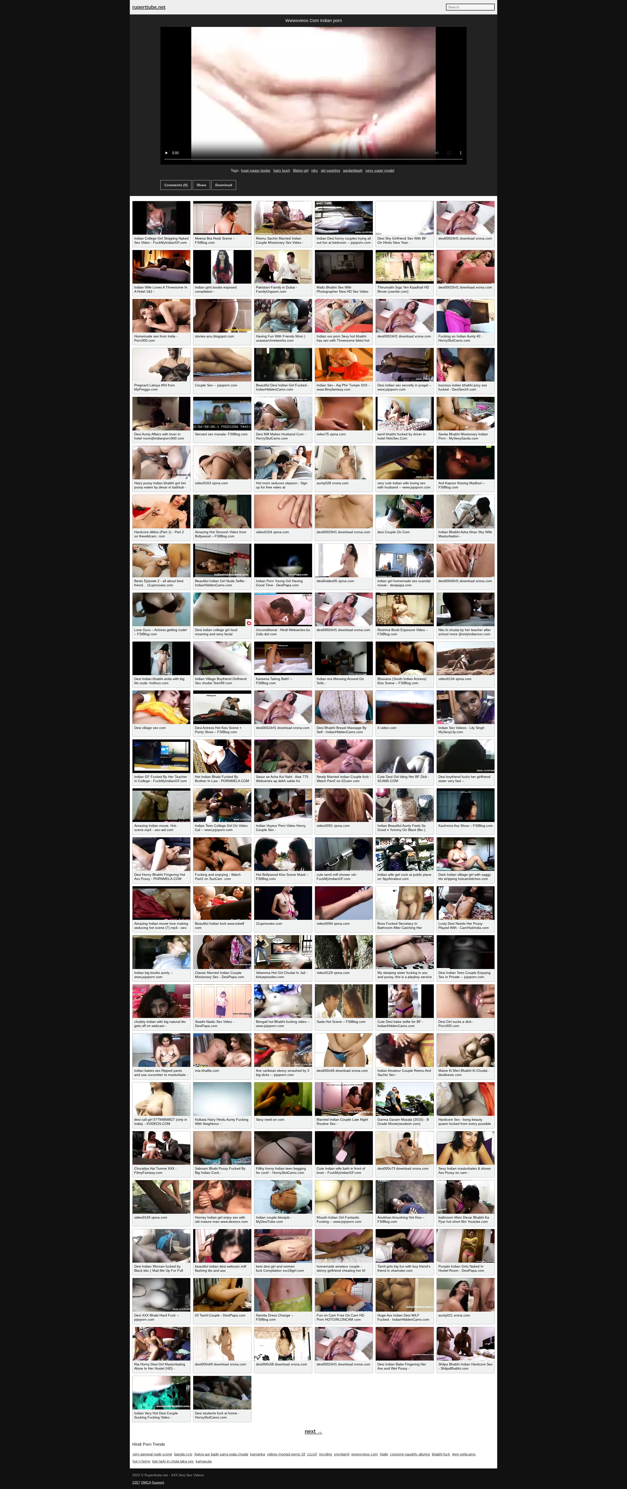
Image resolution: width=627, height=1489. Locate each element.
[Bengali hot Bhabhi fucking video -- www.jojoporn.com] (283, 1001)
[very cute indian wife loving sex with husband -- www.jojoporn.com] (405, 462)
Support (158, 1482)
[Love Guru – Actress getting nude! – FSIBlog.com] (161, 609)
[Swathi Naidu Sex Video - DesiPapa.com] (222, 1001)
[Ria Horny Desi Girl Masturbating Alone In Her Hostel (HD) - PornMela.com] (161, 1344)
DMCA (146, 1482)
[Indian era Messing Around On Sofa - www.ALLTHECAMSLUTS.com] (344, 658)
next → (313, 1431)
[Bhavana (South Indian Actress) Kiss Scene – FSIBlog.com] (405, 658)
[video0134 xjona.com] (465, 658)
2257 (136, 1482)
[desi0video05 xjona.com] (344, 560)
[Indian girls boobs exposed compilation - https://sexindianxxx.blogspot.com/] (222, 267)
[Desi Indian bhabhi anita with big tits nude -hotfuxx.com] (161, 658)
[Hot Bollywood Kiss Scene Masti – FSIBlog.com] (283, 854)
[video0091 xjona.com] (344, 805)
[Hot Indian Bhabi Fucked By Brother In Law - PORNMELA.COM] (222, 756)
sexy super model (379, 170)
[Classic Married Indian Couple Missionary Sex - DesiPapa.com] (222, 952)
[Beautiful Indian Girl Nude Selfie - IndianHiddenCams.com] (222, 560)
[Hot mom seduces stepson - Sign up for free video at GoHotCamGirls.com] (283, 462)
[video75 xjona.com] (344, 413)
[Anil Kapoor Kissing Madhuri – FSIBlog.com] (465, 462)
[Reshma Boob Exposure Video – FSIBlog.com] (405, 609)
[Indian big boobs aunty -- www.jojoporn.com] (161, 952)
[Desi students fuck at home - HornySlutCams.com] (222, 1392)
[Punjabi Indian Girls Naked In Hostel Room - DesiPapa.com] (465, 1246)
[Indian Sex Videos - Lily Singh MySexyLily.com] (465, 707)
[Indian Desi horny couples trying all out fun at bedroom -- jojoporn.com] (344, 218)
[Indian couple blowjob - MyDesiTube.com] (283, 1197)
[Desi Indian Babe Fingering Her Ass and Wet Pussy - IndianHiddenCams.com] (405, 1344)
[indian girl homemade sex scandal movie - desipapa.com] (405, 560)
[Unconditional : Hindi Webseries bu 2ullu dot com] (283, 609)
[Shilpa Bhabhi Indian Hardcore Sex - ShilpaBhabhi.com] (465, 1344)
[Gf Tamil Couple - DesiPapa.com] (222, 1295)
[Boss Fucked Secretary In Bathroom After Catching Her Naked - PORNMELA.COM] (405, 903)
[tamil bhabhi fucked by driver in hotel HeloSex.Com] (405, 413)
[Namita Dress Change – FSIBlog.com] (283, 1295)
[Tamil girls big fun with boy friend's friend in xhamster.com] (405, 1246)
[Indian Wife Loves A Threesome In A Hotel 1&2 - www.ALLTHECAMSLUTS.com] (161, 267)
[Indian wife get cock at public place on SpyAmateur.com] (405, 854)
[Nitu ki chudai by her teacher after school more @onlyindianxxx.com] (465, 609)
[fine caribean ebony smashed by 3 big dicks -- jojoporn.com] (283, 1050)
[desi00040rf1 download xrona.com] (465, 560)
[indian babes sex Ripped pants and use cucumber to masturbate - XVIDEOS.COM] (161, 1050)
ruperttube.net (149, 7)
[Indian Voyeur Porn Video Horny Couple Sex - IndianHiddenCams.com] (283, 805)
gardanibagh (352, 170)
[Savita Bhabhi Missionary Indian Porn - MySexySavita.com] (465, 413)
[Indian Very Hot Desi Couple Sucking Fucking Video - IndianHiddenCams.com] (161, 1392)
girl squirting (330, 170)
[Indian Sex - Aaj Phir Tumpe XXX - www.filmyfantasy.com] (344, 364)
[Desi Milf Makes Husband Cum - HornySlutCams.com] (283, 413)
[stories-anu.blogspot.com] (222, 316)
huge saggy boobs (255, 170)
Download (223, 185)
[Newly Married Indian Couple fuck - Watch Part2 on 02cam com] (344, 756)
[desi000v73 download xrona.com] (405, 1148)
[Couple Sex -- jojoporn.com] (222, 364)
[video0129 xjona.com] (344, 952)
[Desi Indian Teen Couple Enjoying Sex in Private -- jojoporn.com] (465, 952)
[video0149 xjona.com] (161, 1197)
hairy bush (281, 170)
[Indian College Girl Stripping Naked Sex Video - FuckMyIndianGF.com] (161, 218)
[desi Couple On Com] (405, 511)
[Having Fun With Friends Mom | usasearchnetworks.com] (283, 316)
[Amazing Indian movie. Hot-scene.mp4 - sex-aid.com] (161, 805)
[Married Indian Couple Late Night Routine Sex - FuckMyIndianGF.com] (344, 1099)
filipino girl (300, 170)
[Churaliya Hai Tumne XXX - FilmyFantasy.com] (161, 1148)
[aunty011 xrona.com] (465, 1295)
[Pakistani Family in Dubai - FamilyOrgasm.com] (283, 267)
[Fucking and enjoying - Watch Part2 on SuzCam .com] (222, 854)
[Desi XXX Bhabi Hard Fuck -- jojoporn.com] (161, 1295)
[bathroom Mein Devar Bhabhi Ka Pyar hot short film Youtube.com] (465, 1197)
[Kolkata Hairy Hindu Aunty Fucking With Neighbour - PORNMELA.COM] (222, 1099)
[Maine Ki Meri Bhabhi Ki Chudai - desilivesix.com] (465, 1050)
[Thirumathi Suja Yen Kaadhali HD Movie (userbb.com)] (405, 267)
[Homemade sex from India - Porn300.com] (161, 316)
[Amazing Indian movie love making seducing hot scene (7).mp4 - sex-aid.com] (161, 903)
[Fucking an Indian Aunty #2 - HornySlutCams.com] (465, 316)
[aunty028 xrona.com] (344, 462)
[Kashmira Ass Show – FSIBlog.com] (465, 805)
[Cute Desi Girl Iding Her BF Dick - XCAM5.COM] (405, 756)
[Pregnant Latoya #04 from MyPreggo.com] (161, 364)
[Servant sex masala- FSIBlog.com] (222, 413)
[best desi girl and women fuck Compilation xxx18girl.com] (283, 1246)
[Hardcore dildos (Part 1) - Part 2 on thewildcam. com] (161, 511)
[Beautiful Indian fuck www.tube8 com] (222, 903)
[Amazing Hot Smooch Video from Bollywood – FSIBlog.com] (222, 511)
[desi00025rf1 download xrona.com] (465, 267)
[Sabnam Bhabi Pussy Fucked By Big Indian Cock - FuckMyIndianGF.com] (222, 1148)
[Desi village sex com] (161, 707)
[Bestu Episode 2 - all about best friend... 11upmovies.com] (161, 560)
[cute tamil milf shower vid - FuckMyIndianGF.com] (344, 854)
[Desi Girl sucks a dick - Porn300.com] (465, 1001)
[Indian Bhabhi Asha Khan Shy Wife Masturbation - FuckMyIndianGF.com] (465, 511)
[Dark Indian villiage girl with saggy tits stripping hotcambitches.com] (465, 854)
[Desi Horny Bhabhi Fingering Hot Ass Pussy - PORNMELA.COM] (161, 854)
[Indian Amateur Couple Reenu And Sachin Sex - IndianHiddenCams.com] (405, 1050)
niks (314, 170)
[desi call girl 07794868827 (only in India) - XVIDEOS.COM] (161, 1099)
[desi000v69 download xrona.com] (222, 1344)
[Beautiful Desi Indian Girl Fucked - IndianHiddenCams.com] (283, 364)
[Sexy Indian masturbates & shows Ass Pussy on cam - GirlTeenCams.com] (465, 1148)
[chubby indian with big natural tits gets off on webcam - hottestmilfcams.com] (161, 1001)
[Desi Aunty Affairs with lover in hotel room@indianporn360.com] (161, 413)
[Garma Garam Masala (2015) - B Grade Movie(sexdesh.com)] (405, 1099)
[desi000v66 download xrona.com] (344, 1050)
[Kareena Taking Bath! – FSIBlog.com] (283, 658)
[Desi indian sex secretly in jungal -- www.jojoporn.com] (405, 364)
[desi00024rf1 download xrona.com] (465, 218)
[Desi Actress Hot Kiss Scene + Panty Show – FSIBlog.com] (222, 707)
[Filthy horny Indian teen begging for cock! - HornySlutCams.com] (283, 1148)
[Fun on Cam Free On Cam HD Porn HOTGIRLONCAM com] (344, 1295)
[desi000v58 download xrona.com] (283, 1344)
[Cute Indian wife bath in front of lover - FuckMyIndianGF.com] (344, 1148)
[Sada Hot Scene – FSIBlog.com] (344, 1001)
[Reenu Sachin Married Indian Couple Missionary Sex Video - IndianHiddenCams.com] (283, 218)
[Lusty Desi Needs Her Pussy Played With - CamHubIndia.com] (465, 903)
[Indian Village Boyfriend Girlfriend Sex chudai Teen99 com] (222, 658)
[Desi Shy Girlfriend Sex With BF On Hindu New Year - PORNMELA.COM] (405, 218)
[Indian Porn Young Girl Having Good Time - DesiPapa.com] (283, 560)
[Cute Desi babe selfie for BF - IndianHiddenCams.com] (405, 1001)
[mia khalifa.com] (222, 1050)
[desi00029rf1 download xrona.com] (344, 511)
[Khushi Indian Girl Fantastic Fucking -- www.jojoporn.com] (344, 1197)
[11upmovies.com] (283, 903)
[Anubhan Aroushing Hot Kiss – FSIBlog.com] (405, 1197)
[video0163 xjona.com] (222, 462)
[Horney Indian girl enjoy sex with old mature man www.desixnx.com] (222, 1197)
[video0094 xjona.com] (344, 903)
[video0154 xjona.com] (283, 511)
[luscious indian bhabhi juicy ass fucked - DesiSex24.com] (465, 364)
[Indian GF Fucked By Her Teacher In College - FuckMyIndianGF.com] (161, 756)
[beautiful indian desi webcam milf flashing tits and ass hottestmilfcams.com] (222, 1246)
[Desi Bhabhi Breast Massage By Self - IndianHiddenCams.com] (344, 707)
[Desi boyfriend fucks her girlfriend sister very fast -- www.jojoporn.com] (465, 756)
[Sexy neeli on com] (283, 1099)
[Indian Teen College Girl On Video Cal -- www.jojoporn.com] (222, 805)
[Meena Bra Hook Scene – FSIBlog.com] (222, 218)
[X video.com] (405, 707)
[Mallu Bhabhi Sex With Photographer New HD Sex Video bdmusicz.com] (344, 267)
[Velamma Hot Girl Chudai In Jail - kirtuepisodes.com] (283, 952)
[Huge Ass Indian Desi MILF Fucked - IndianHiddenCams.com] (405, 1295)
